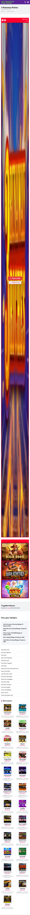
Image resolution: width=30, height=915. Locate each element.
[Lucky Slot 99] (7, 870)
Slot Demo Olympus (6, 684)
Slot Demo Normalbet (6, 676)
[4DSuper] (7, 902)
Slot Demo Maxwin (6, 652)
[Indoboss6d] (7, 822)
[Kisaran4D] (22, 854)
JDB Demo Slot (5, 660)
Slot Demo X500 (5, 682)
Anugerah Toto (7, 792)
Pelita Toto (7, 840)
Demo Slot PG (4, 692)
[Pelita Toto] (7, 839)
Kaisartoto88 (22, 728)
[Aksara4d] (7, 806)
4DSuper (7, 904)
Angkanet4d (7, 759)
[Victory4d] (7, 854)
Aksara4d (7, 808)
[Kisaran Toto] (22, 839)
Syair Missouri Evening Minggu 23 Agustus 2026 (15, 629)
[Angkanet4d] (7, 758)
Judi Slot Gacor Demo (6, 674)
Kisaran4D (22, 856)
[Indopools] (7, 742)
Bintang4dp (22, 775)
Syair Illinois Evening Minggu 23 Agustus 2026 (14, 640)
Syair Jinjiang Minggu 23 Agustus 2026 (13, 637)
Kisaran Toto (22, 840)
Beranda (3, 11)
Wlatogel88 (22, 759)
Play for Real (16, 278)
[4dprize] (22, 742)
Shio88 (7, 728)
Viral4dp (22, 808)
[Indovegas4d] (7, 711)
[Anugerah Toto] (7, 790)
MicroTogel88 (22, 824)
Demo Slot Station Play (7, 695)
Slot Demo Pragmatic (6, 663)
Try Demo (15, 552)
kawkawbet (22, 872)
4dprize (22, 744)
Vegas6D (22, 888)
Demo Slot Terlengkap (6, 679)
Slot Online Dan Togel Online (7, 2)
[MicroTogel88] (22, 822)
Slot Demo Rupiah (5, 687)
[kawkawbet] (22, 870)
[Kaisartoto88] (22, 726)
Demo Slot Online (5, 671)
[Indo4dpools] (22, 711)
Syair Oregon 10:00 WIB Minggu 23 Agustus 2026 (12, 633)
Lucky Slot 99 (7, 872)
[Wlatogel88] (22, 758)
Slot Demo (3, 655)
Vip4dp (7, 888)
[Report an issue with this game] (3, 20)
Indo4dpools (22, 712)
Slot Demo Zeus (5, 649)
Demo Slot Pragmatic (6, 658)
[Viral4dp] (22, 806)
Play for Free (16, 282)
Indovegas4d (7, 712)
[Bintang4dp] (22, 773)
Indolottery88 (7, 775)
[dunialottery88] (22, 790)
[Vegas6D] (22, 887)
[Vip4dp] (7, 887)
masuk (8, 608)
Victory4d (7, 856)
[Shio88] (7, 726)
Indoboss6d (7, 824)
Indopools (7, 744)
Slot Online (4, 666)
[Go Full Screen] (5, 20)
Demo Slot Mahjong (6, 690)
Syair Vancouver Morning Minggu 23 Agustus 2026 (13, 625)
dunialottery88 (23, 792)
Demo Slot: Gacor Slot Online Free (9, 668)
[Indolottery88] (7, 773)
